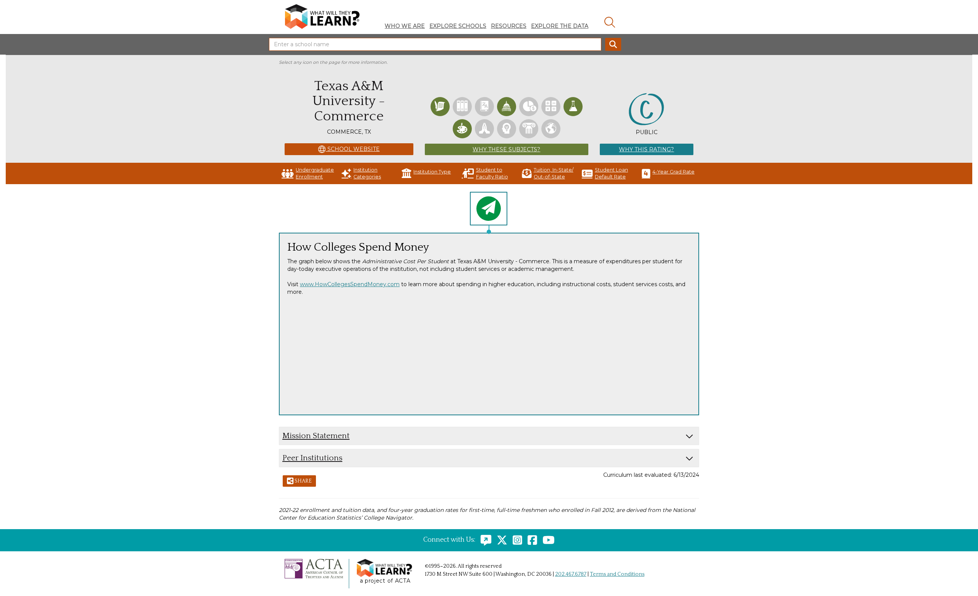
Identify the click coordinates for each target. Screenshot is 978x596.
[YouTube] (547, 539)
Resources (508, 26)
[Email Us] (484, 539)
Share (302, 481)
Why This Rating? (646, 149)
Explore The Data (559, 26)
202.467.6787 (570, 574)
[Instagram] (515, 539)
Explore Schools (457, 26)
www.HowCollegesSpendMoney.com (350, 284)
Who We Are (405, 26)
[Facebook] (530, 539)
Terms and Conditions (617, 574)
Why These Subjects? (506, 149)
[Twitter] (500, 539)
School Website (353, 149)
